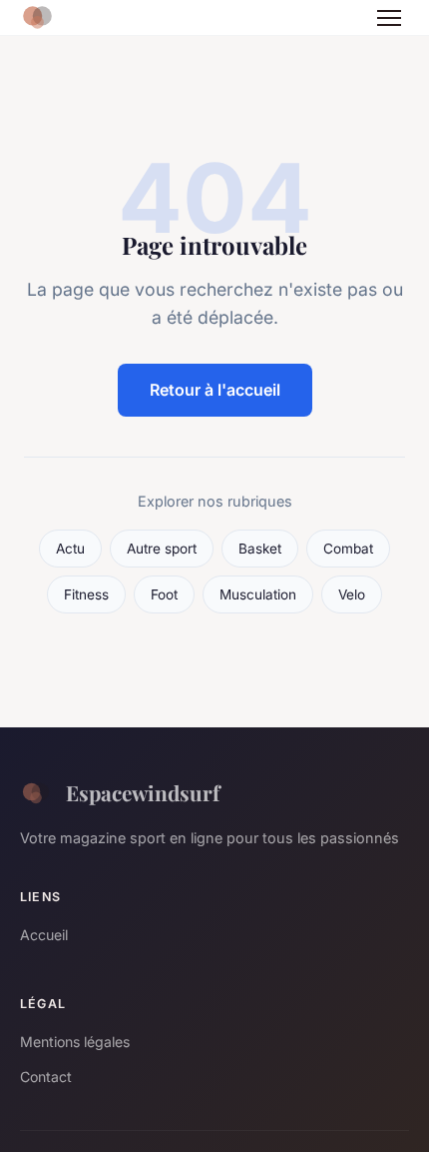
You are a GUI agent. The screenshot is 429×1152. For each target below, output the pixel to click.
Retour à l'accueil (215, 390)
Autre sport (162, 549)
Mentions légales (75, 1041)
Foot (164, 594)
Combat (348, 549)
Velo (351, 594)
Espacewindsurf (142, 792)
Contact (46, 1076)
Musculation (257, 594)
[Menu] (389, 18)
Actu (70, 549)
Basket (259, 549)
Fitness (86, 594)
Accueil (44, 934)
